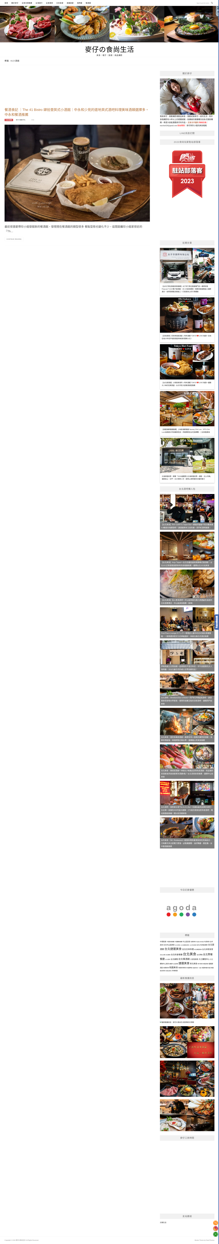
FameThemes (210, 1240)
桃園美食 (173, 967)
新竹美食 (200, 963)
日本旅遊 (59, 3)
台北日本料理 (188, 949)
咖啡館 (79, 3)
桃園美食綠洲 (182, 968)
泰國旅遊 (70, 3)
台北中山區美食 (169, 945)
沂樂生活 (163, 1222)
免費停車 (193, 941)
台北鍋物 (174, 959)
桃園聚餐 (189, 967)
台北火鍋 (162, 954)
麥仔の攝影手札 (21, 120)
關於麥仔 (14, 3)
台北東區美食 (198, 949)
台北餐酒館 (184, 959)
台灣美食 (49, 3)
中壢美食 (163, 942)
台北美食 (189, 954)
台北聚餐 (200, 955)
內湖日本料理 (200, 941)
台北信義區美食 (184, 945)
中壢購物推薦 (178, 941)
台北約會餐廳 (176, 955)
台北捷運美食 (173, 948)
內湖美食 (207, 942)
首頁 (6, 3)
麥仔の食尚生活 (109, 49)
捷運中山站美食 (173, 963)
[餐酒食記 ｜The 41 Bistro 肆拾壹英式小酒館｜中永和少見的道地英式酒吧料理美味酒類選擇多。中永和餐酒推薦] (77, 173)
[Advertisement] (73, 89)
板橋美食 (166, 968)
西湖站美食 (168, 970)
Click (216, 622)
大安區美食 (194, 959)
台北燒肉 (167, 954)
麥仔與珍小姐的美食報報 (197, 125)
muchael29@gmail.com (168, 125)
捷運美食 (184, 963)
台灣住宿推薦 (27, 3)
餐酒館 (88, 3)
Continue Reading (14, 239)
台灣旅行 (39, 3)
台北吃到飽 (193, 945)
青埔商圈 (175, 971)
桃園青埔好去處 (206, 967)
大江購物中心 (204, 959)
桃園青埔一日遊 (197, 967)
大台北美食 (9, 120)
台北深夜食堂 (207, 949)
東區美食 (205, 963)
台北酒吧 (167, 959)
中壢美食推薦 (170, 941)
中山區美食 (186, 942)
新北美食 (193, 964)
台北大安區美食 (202, 945)
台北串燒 (177, 945)
